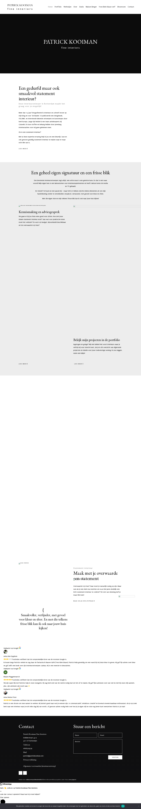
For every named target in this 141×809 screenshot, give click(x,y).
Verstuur (115, 757)
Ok (123, 806)
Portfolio (58, 7)
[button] (70, 801)
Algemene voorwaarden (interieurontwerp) (39, 766)
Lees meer (23, 148)
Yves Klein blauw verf (107, 7)
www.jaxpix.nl (72, 779)
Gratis (81, 7)
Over (75, 7)
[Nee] (139, 806)
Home (50, 7)
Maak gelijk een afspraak (83, 601)
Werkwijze (67, 7)
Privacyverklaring (29, 759)
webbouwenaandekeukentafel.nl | (34, 779)
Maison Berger (91, 7)
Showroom (121, 7)
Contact (131, 7)
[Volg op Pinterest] (20, 773)
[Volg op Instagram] (25, 773)
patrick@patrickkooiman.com (33, 756)
